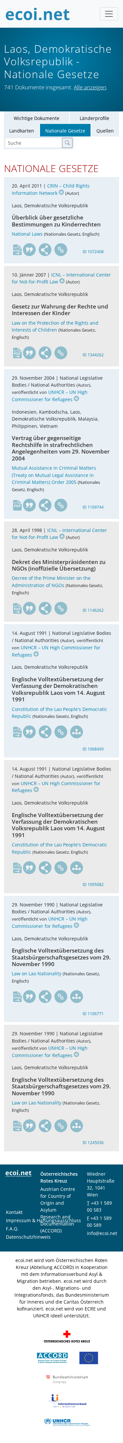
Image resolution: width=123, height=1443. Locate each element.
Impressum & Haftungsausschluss (43, 1220)
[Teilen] (45, 249)
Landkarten (21, 131)
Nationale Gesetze (65, 131)
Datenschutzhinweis (28, 1237)
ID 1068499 (93, 749)
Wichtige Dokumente (36, 118)
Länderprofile (94, 118)
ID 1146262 (93, 610)
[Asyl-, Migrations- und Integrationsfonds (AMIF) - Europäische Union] (88, 1357)
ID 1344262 (93, 355)
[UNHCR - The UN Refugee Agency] (67, 1422)
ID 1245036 (93, 1142)
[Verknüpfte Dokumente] (76, 732)
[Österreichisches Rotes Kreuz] (67, 1336)
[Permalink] (61, 249)
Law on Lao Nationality (36, 973)
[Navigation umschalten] (109, 13)
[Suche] (67, 143)
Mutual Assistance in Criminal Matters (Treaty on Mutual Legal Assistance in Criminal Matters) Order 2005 (54, 475)
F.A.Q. (12, 1228)
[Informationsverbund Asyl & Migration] (67, 1400)
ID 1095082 (93, 884)
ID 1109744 (93, 507)
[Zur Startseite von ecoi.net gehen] (38, 14)
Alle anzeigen (90, 87)
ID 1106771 (93, 1013)
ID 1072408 (93, 251)
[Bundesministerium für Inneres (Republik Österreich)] (67, 1379)
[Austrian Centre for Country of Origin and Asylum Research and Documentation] (52, 1357)
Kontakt (14, 1212)
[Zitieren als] (29, 249)
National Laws (27, 234)
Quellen (105, 131)
